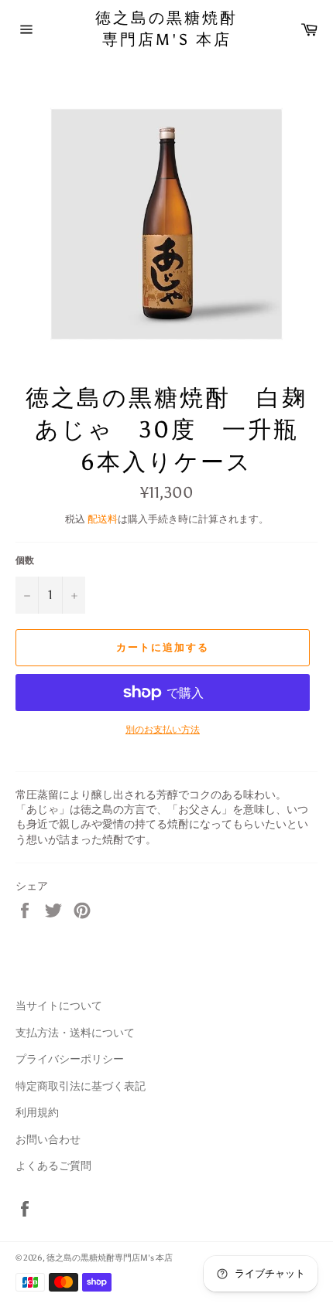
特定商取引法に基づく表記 (80, 1086)
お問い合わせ (48, 1139)
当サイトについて (58, 1006)
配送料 (103, 519)
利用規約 (37, 1112)
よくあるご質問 (53, 1166)
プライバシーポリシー (69, 1059)
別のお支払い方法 (162, 729)
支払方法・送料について (75, 1033)
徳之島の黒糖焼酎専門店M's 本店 (166, 29)
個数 (24, 560)
